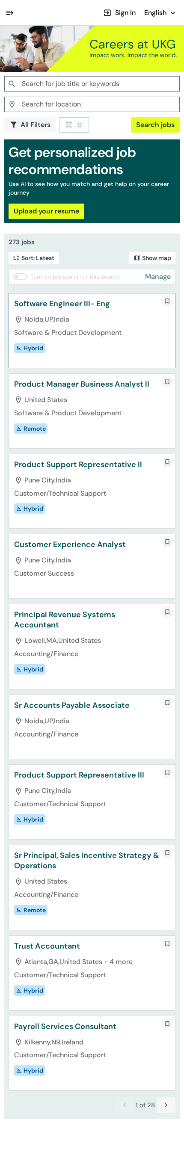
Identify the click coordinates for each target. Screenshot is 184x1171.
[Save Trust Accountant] (167, 943)
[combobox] (92, 84)
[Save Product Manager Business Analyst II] (167, 381)
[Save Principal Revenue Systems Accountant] (167, 612)
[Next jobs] (166, 1105)
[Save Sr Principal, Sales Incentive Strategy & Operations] (167, 853)
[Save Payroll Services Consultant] (167, 1024)
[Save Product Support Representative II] (167, 462)
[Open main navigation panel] (9, 12)
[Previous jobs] (124, 1105)
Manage (158, 276)
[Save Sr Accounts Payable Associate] (167, 703)
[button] (160, 12)
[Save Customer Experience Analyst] (167, 542)
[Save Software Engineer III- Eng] (167, 301)
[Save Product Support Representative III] (167, 772)
